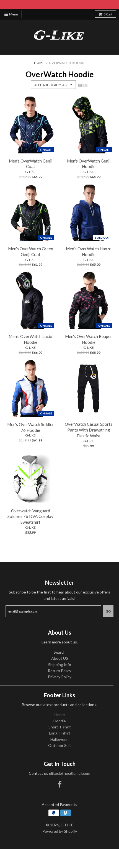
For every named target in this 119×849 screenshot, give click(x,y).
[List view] (85, 85)
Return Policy (59, 670)
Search (60, 652)
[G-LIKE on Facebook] (60, 784)
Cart (108, 14)
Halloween (59, 739)
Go (108, 611)
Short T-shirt (59, 727)
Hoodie (59, 720)
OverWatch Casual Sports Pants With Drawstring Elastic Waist (88, 430)
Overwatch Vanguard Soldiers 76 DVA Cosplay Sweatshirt (30, 516)
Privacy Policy (59, 676)
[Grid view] (80, 85)
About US (59, 658)
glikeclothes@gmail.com (69, 773)
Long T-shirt (59, 733)
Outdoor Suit (59, 745)
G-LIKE (30, 172)
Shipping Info (59, 664)
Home (39, 63)
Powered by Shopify (59, 831)
